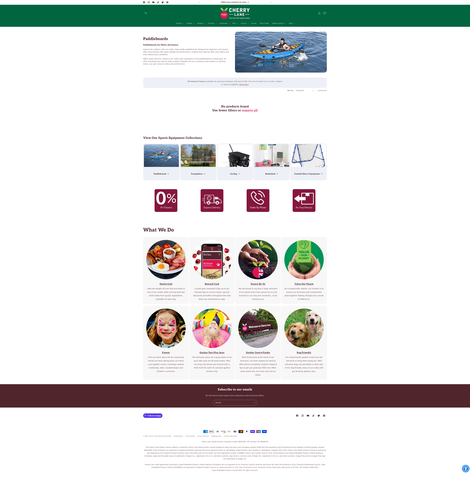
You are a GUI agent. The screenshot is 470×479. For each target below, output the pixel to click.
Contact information (230, 436)
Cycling (233, 174)
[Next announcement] (271, 2)
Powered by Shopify (164, 436)
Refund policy (178, 436)
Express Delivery (210, 191)
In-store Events (164, 307)
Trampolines (197, 174)
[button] (146, 13)
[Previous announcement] (199, 2)
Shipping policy (217, 436)
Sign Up (210, 238)
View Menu (164, 238)
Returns (302, 191)
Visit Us (256, 307)
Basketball (270, 174)
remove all (250, 110)
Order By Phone (256, 191)
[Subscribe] (254, 403)
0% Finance (164, 191)
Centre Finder (210, 307)
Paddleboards (160, 174)
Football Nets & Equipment (307, 174)
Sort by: (290, 90)
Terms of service (203, 436)
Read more (244, 84)
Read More (256, 238)
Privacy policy (190, 436)
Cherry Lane (153, 436)
